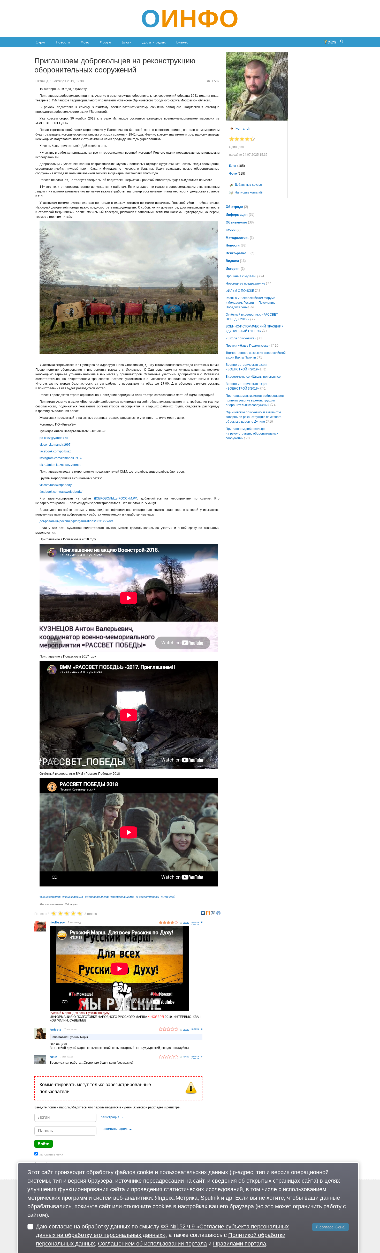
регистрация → (112, 1117)
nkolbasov (57, 922)
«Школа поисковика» (241, 338)
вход (332, 41)
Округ (40, 42)
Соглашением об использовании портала (152, 1243)
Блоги (127, 42)
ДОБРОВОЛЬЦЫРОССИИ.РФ (115, 498)
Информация (237, 215)
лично (186, 922)
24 (262, 276)
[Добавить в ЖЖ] (213, 913)
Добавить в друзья (248, 185)
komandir (243, 128)
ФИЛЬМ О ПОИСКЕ (240, 291)
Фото (85, 42)
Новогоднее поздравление (245, 283)
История (233, 269)
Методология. (237, 238)
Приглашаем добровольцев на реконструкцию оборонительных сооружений (252, 433)
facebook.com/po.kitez (55, 451)
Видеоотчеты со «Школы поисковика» (254, 376)
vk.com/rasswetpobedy (56, 485)
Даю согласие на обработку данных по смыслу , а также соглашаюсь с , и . (162, 1235)
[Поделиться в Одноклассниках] (208, 913)
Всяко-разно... (237, 253)
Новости (63, 42)
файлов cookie (134, 1172)
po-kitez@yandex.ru (54, 438)
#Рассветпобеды (147, 896)
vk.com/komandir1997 (55, 444)
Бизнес (182, 42)
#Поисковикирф (50, 896)
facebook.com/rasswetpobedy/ (61, 492)
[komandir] (257, 86)
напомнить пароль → (116, 1129)
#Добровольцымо (122, 896)
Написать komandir (249, 193)
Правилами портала (239, 1243)
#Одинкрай (168, 896)
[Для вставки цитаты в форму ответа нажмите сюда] (195, 922)
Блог (233, 166)
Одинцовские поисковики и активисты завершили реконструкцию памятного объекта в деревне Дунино (254, 417)
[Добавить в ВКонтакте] (203, 913)
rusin (53, 1057)
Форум (105, 42)
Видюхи (232, 261)
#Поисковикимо (72, 896)
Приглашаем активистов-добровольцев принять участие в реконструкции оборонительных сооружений (255, 400)
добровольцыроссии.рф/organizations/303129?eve (76, 521)
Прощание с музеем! (241, 276)
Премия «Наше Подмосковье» (248, 345)
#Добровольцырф (97, 896)
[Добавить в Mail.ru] (218, 913)
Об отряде (234, 207)
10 (276, 345)
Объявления (236, 222)
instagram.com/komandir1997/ (61, 458)
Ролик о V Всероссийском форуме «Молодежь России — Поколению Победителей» (250, 302)
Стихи (230, 230)
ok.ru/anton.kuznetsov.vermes (60, 465)
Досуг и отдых (154, 42)
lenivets (55, 1029)
